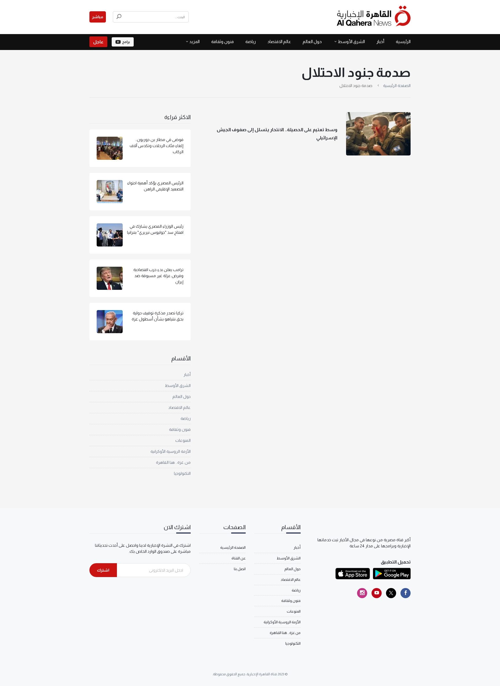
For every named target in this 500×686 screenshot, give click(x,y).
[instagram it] (362, 593)
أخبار (380, 41)
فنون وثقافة (222, 41)
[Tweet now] (391, 593)
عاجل (98, 41)
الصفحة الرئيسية (397, 85)
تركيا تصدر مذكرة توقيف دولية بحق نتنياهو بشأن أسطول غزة (157, 316)
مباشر (97, 16)
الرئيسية (403, 41)
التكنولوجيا (182, 473)
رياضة (250, 41)
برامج (126, 42)
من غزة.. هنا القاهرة (173, 462)
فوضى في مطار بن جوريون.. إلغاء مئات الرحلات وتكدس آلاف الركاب (156, 145)
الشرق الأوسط (351, 41)
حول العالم (312, 41)
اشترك (103, 570)
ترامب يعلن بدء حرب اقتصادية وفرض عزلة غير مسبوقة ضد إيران (158, 275)
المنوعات (183, 440)
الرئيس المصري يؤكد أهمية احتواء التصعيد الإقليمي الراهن (155, 186)
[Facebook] (405, 593)
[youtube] (377, 593)
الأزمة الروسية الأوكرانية (170, 451)
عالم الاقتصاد (279, 41)
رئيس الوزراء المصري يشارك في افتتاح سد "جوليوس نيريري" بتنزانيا (155, 229)
